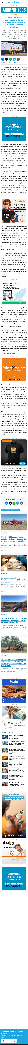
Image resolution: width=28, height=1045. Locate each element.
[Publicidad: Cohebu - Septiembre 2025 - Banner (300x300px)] (14, 140)
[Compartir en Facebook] (2, 59)
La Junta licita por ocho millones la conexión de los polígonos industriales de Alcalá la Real (14, 621)
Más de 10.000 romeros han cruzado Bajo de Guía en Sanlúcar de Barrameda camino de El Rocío (13, 539)
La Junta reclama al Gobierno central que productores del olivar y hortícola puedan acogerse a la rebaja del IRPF (13, 663)
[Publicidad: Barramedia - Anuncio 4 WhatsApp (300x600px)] (14, 837)
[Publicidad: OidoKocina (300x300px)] (14, 381)
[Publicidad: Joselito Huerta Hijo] (14, 702)
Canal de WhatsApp (10, 1041)
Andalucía (14, 14)
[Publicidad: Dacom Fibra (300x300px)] (14, 863)
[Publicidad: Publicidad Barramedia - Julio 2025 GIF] (14, 304)
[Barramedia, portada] (14, 2)
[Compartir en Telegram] (14, 59)
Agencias (16, 62)
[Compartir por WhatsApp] (10, 59)
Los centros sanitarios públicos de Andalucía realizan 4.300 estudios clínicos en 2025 (14, 580)
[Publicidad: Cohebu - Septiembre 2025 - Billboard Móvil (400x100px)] (14, 12)
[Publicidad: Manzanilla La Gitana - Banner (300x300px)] (14, 728)
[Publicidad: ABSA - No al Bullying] (14, 222)
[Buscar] (25, 2)
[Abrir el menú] (2, 2)
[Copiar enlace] (18, 59)
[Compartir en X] (6, 59)
